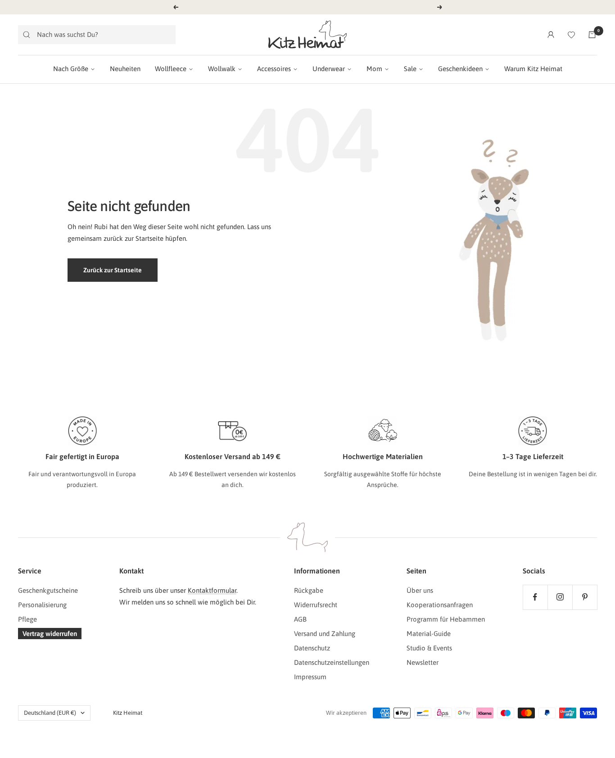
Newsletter (423, 662)
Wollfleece (170, 68)
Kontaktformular (212, 590)
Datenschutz (312, 648)
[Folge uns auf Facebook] (535, 597)
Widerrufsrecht (315, 605)
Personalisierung (42, 605)
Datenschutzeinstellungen (331, 662)
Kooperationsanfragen (440, 605)
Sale (410, 68)
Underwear (328, 68)
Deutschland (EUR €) (50, 712)
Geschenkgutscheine (48, 590)
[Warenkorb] (592, 35)
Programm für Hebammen (446, 619)
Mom (374, 68)
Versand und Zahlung (324, 633)
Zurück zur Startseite (112, 270)
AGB (300, 619)
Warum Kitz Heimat (533, 68)
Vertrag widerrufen (50, 633)
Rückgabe (308, 590)
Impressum (310, 677)
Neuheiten (125, 68)
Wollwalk (221, 68)
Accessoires (274, 68)
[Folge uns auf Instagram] (559, 597)
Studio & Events (429, 648)
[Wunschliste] (571, 35)
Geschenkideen (460, 68)
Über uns (420, 590)
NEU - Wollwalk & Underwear (308, 7)
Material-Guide (429, 633)
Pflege (27, 619)
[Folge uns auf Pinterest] (584, 597)
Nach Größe (70, 68)
